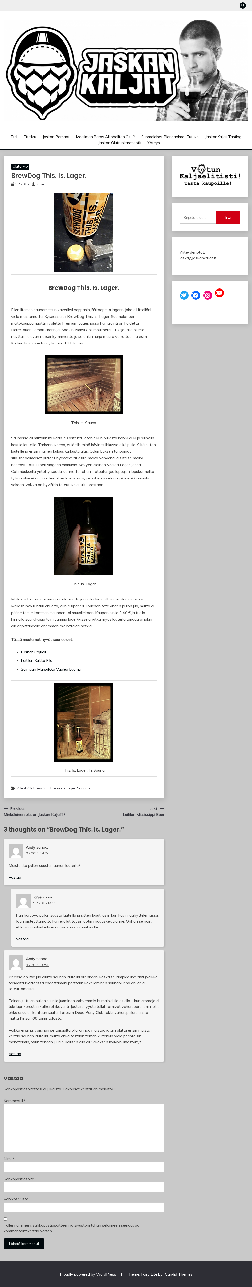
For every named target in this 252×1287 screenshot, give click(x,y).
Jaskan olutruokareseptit (120, 142)
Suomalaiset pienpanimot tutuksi (170, 136)
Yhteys (154, 142)
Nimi (9, 1158)
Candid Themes (179, 1274)
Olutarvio (20, 166)
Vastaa (15, 877)
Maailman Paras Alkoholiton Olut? (105, 136)
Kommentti (15, 1100)
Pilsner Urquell (33, 651)
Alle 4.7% (24, 788)
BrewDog (41, 788)
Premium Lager (62, 788)
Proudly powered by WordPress (88, 1274)
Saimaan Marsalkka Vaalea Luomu (51, 669)
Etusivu (29, 136)
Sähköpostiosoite (20, 1178)
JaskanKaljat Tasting (223, 136)
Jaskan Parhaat (56, 136)
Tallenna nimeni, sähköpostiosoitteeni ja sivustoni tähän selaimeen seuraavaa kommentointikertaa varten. (71, 1228)
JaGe (40, 184)
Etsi (14, 136)
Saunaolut (85, 788)
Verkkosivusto (16, 1199)
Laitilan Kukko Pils (36, 660)
